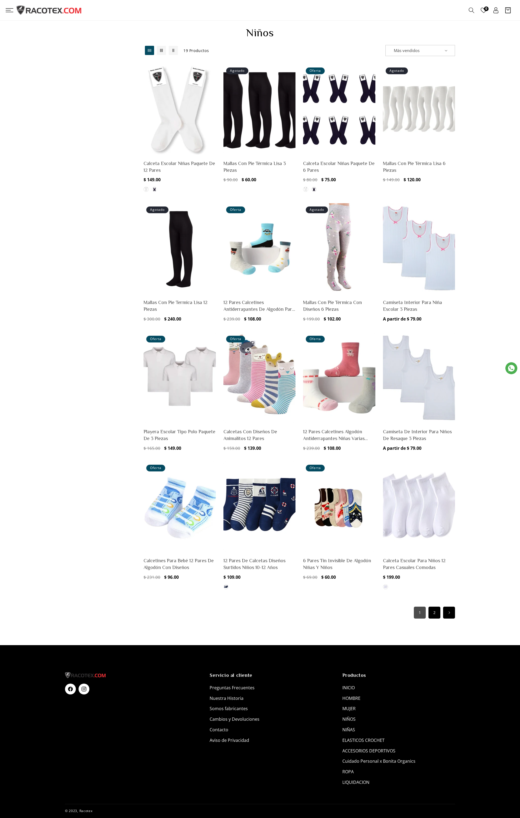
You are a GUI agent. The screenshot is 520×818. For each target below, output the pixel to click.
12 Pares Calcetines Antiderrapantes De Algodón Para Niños (258, 306)
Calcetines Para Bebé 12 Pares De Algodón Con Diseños (179, 564)
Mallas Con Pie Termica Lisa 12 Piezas (175, 306)
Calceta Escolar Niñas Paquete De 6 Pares (339, 167)
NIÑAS (348, 730)
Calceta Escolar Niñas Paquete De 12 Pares (179, 167)
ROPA (348, 772)
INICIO (348, 688)
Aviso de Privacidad (229, 740)
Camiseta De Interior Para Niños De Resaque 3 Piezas (417, 435)
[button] (12, 10)
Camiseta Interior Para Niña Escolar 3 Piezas (412, 306)
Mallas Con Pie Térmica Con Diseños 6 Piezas (332, 306)
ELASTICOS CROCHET (363, 740)
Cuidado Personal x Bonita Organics (378, 761)
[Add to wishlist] (211, 72)
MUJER (349, 709)
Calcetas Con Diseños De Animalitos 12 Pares (250, 435)
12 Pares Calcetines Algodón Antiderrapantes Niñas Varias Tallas (334, 435)
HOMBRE (351, 698)
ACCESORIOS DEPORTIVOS (368, 751)
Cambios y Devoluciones (234, 719)
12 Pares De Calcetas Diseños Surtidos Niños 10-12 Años (254, 564)
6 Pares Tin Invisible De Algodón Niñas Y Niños (337, 564)
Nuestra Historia (226, 698)
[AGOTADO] (290, 95)
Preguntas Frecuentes (232, 688)
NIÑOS (349, 719)
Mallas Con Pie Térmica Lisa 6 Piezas (414, 167)
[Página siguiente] (449, 613)
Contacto (219, 730)
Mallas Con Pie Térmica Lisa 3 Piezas (254, 167)
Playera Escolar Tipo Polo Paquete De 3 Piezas (179, 435)
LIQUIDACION (355, 782)
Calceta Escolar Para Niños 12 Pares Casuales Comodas (414, 564)
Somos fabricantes (229, 709)
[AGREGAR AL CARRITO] (211, 95)
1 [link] (420, 612)
